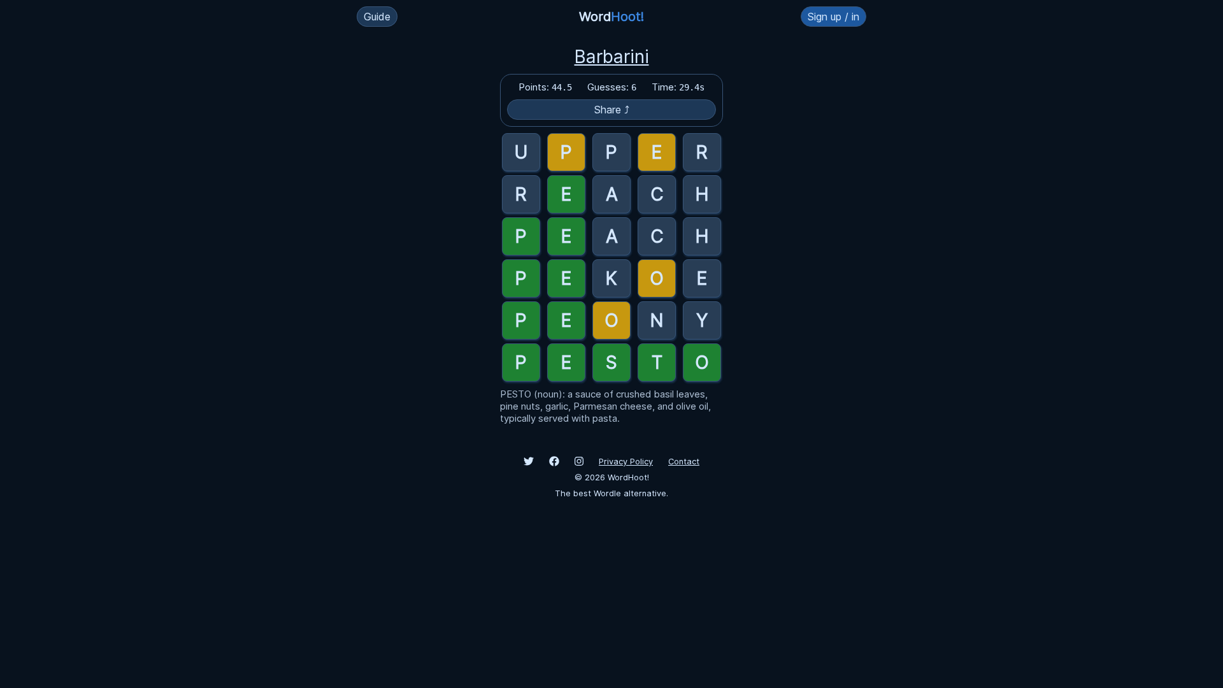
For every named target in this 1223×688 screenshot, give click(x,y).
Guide (377, 16)
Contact (683, 461)
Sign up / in (833, 16)
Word (611, 16)
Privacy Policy (626, 461)
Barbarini (612, 57)
